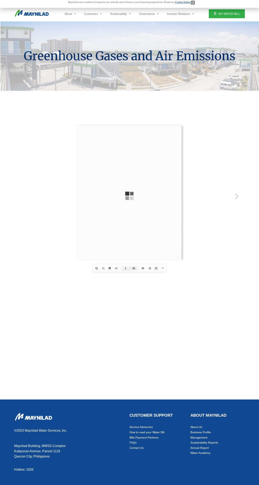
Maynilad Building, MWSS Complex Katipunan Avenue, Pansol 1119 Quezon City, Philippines (40, 451)
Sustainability (118, 13)
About (68, 13)
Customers (91, 13)
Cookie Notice (183, 2)
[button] (192, 2)
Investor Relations (178, 13)
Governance (147, 13)
